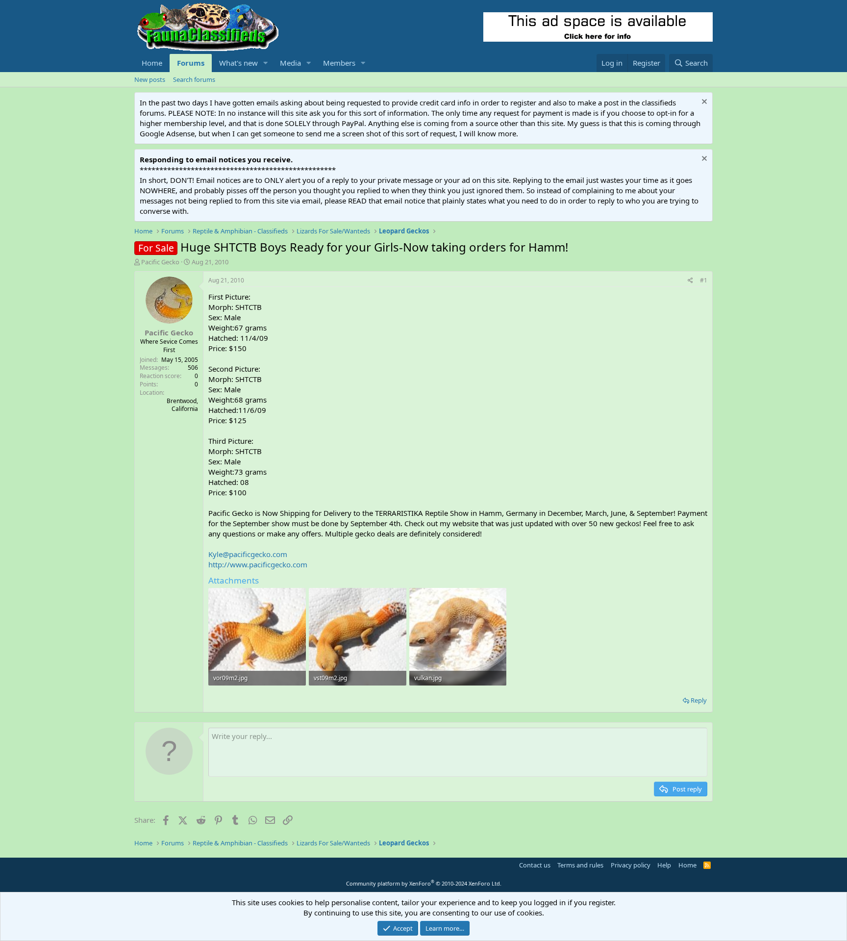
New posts (149, 79)
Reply (699, 700)
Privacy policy (630, 865)
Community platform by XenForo (423, 883)
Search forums (194, 79)
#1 (703, 280)
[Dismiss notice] (703, 103)
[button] (266, 63)
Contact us (534, 865)
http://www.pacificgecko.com (257, 564)
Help (664, 865)
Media (290, 63)
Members (339, 63)
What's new (238, 63)
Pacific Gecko (160, 261)
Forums (190, 63)
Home (152, 63)
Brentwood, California (182, 405)
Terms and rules (580, 865)
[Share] (690, 280)
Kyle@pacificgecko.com (247, 554)
